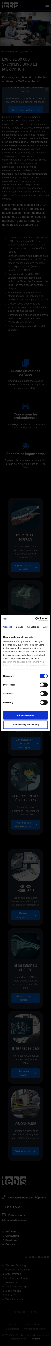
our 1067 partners (20, 641)
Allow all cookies (25, 715)
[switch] (44, 685)
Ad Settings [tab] (33, 627)
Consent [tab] (7, 627)
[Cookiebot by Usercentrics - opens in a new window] (36, 619)
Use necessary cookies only (25, 724)
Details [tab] (19, 627)
